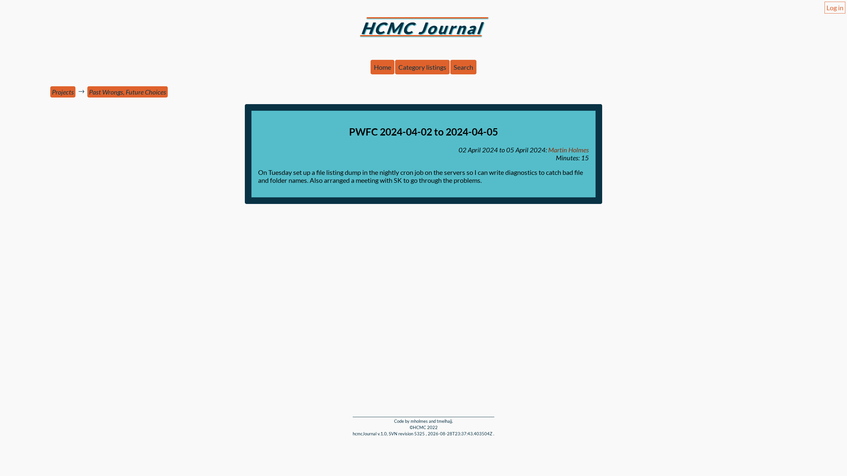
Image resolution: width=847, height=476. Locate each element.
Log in (834, 8)
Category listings (422, 67)
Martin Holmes (568, 150)
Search (463, 67)
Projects (63, 92)
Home (382, 67)
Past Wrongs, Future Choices (127, 92)
